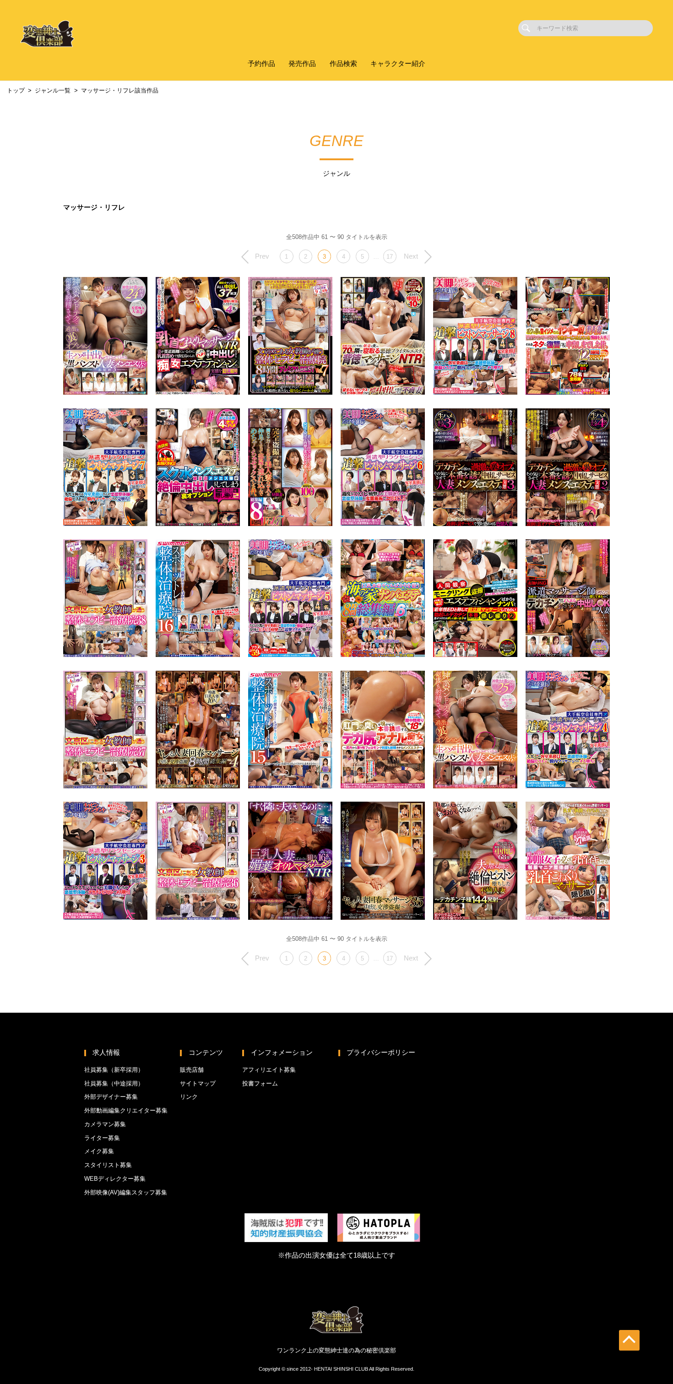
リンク (189, 1096)
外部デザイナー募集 (111, 1096)
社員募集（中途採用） (114, 1083)
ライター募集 (102, 1137)
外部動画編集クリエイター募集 (126, 1110)
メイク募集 (99, 1151)
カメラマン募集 (105, 1124)
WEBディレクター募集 (115, 1178)
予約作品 (261, 63)
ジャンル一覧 (53, 90)
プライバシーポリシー (381, 1052)
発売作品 (302, 63)
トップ (16, 90)
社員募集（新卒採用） (114, 1069)
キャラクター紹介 (397, 63)
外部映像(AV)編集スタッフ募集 (125, 1192)
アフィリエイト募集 (269, 1069)
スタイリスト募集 (108, 1164)
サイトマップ (198, 1083)
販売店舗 (192, 1069)
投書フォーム (260, 1083)
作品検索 (343, 63)
